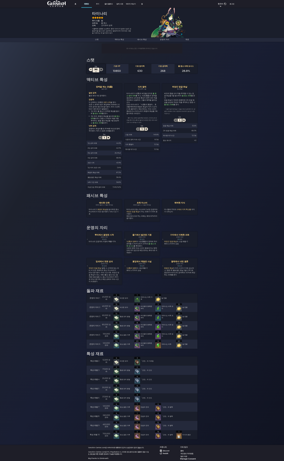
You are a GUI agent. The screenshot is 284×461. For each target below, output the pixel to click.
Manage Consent (188, 459)
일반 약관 (183, 456)
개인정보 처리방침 (186, 454)
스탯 (97, 39)
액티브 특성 (119, 39)
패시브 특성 (142, 39)
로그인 (232, 4)
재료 (187, 39)
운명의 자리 (164, 39)
